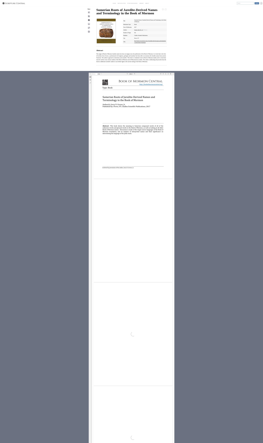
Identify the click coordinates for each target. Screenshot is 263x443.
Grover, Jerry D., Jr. (138, 30)
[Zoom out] (127, 74)
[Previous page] (92, 74)
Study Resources (132, 3)
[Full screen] (163, 74)
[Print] (171, 74)
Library (141, 3)
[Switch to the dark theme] (161, 74)
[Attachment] (90, 83)
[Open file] (166, 74)
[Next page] (101, 74)
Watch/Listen (122, 3)
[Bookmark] (90, 80)
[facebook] (89, 12)
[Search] (90, 74)
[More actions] (173, 74)
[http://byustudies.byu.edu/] (118, 173)
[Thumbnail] (90, 77)
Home (114, 3)
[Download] (168, 74)
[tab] (90, 77)
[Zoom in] (134, 74)
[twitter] (89, 16)
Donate (257, 3)
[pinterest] (89, 20)
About (147, 3)
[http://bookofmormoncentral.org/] (133, 104)
